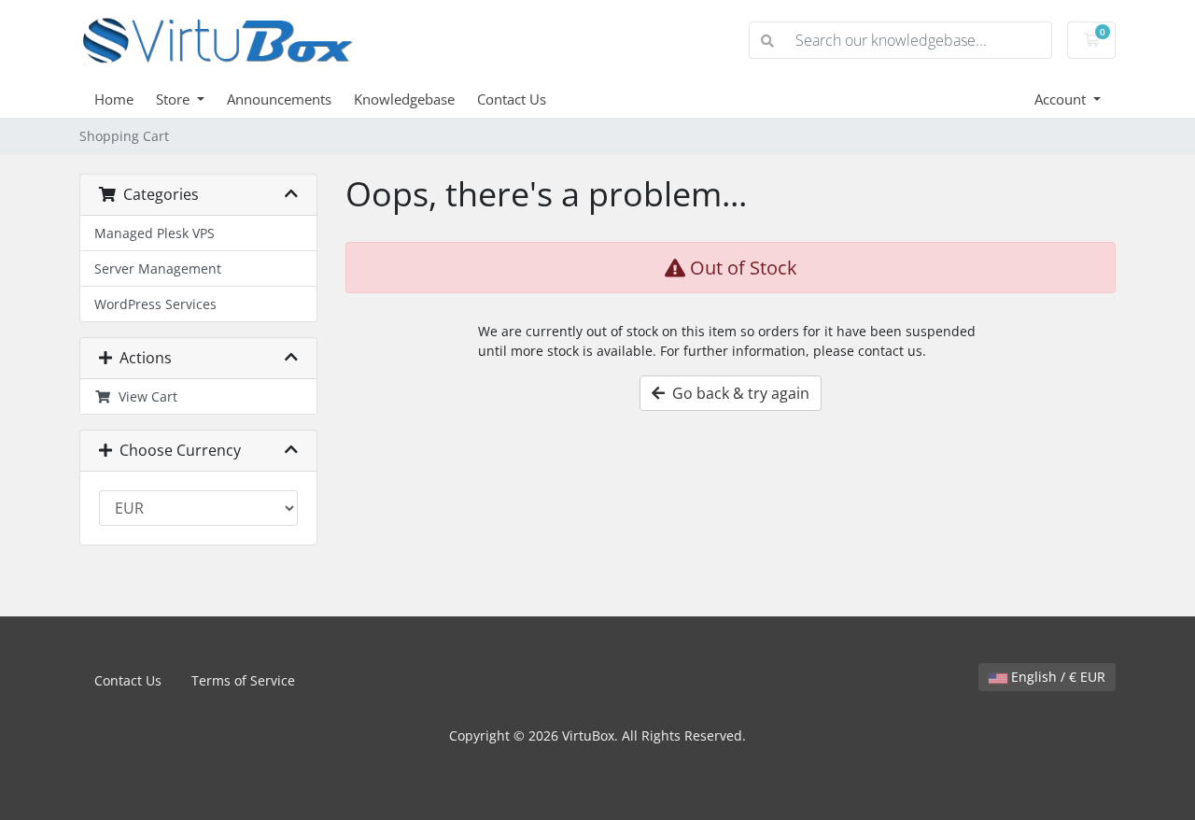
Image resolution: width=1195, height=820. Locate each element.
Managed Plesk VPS (154, 233)
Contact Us (511, 99)
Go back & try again (737, 393)
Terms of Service (243, 680)
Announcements (279, 99)
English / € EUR (1056, 677)
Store (174, 99)
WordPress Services (155, 304)
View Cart (144, 396)
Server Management (157, 268)
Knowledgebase (404, 99)
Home (114, 99)
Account (1062, 99)
